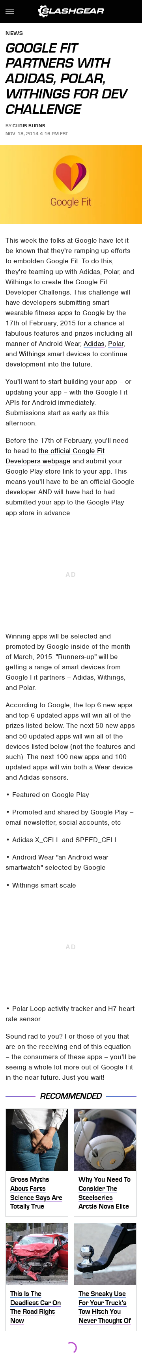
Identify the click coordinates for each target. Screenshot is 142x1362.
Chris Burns (29, 125)
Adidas (94, 343)
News (14, 33)
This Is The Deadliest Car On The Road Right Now (35, 1307)
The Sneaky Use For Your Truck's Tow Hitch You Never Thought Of (104, 1307)
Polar (115, 343)
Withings (32, 353)
